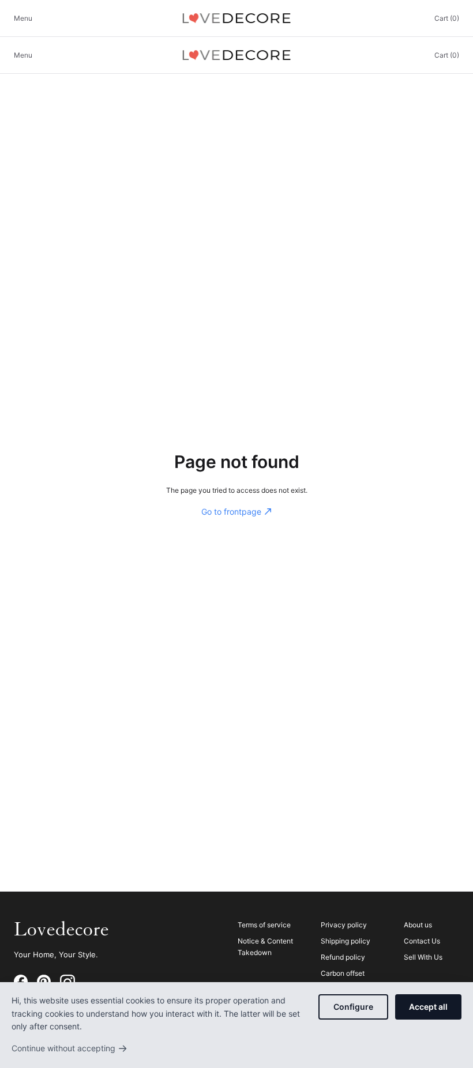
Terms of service (264, 924)
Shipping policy (345, 941)
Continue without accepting (69, 1048)
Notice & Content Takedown (265, 947)
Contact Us (422, 941)
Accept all (428, 1007)
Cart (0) (446, 18)
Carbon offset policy (343, 979)
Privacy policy (344, 924)
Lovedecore (61, 929)
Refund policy (343, 957)
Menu (23, 18)
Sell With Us (423, 957)
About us (418, 924)
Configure (353, 1007)
